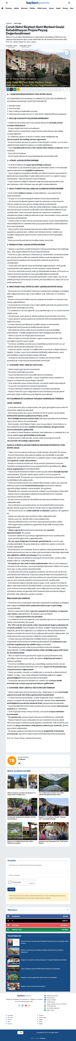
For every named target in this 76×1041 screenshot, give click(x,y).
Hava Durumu (51, 997)
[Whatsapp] (29, 1005)
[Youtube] (25, 1005)
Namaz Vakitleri (51, 999)
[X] (22, 1005)
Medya (65, 8)
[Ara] (69, 3)
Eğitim (16, 8)
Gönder (11, 889)
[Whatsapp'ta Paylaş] (14, 89)
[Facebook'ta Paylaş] (8, 89)
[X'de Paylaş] (11, 89)
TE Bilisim (21, 759)
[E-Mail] (19, 763)
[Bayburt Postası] (37, 3)
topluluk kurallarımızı (24, 895)
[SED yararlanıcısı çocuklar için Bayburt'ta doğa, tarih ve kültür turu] (22, 782)
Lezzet (10, 1023)
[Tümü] (68, 910)
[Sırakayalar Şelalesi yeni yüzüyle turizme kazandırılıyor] (22, 807)
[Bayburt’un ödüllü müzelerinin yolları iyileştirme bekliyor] (22, 831)
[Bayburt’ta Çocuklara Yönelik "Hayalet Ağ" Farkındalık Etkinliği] (54, 807)
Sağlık (58, 8)
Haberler (9, 23)
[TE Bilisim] (11, 760)
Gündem (8, 8)
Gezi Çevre (17, 23)
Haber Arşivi (50, 1010)
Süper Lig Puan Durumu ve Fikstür (57, 1004)
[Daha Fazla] (18, 89)
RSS (21, 1032)
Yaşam (51, 8)
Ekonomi (24, 8)
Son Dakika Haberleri (53, 1008)
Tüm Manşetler (51, 1006)
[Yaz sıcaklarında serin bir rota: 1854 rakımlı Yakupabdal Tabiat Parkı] (54, 782)
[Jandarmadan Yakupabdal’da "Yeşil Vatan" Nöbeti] (54, 831)
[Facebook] (19, 1005)
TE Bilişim (42, 1038)
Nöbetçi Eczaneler (52, 995)
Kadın (40, 1021)
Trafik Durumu (51, 1002)
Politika (32, 8)
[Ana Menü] (7, 3)
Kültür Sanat (42, 8)
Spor (72, 8)
